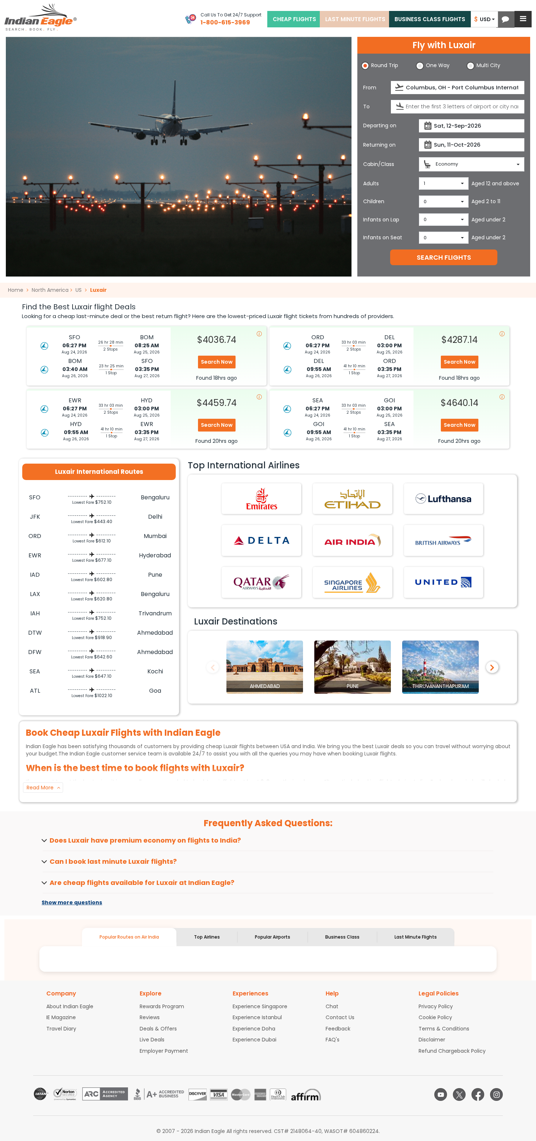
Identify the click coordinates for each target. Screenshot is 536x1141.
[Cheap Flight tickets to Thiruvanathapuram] (440, 666)
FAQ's (332, 1039)
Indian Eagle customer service (108, 753)
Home (16, 290)
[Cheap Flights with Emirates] (261, 498)
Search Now (217, 361)
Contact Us (340, 1017)
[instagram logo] (496, 1094)
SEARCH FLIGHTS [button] (444, 257)
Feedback (338, 1028)
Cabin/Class (378, 164)
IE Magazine (61, 1017)
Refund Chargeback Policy (452, 1051)
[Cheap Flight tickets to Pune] (352, 666)
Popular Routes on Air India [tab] (129, 937)
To (366, 106)
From (369, 87)
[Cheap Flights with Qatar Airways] (261, 582)
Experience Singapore (260, 1006)
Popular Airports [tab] (272, 937)
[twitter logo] (459, 1094)
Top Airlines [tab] (207, 937)
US (78, 290)
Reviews (150, 1017)
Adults (371, 183)
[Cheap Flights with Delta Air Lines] (261, 540)
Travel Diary (61, 1028)
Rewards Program (162, 1006)
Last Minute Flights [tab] (416, 937)
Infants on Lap (381, 219)
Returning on (379, 144)
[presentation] (399, 87)
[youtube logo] (440, 1094)
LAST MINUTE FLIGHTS (355, 19)
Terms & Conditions (444, 1028)
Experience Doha (254, 1028)
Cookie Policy (435, 1017)
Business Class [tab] (342, 937)
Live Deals (152, 1039)
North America (50, 290)
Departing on (379, 125)
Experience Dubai (254, 1039)
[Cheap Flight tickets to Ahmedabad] (264, 666)
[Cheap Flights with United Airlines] (443, 582)
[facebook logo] (477, 1094)
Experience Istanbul (257, 1017)
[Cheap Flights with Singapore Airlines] (352, 582)
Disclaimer (432, 1039)
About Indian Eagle (69, 1006)
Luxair (98, 290)
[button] (505, 19)
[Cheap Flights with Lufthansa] (443, 498)
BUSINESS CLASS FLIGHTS (430, 19)
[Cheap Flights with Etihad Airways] (352, 498)
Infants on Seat (382, 237)
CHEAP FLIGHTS (294, 19)
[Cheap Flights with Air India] (352, 540)
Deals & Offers (158, 1028)
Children (373, 201)
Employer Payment (164, 1051)
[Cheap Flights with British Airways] (443, 540)
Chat (332, 1006)
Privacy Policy (436, 1006)
